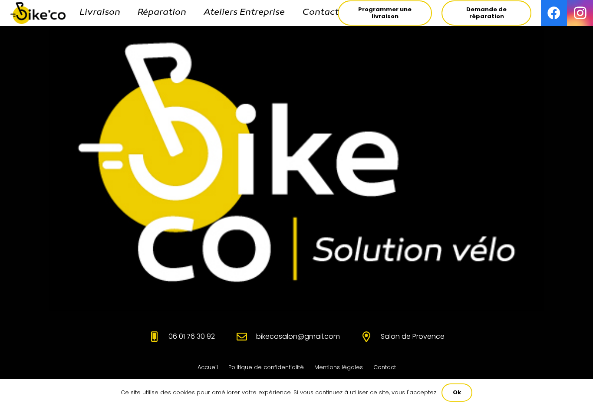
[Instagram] (580, 13)
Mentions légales (338, 367)
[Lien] (38, 13)
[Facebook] (554, 13)
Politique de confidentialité (266, 367)
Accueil (208, 367)
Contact (384, 367)
